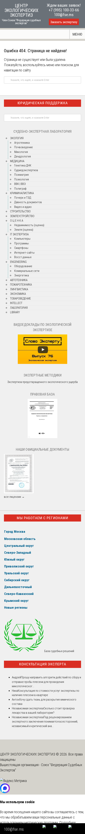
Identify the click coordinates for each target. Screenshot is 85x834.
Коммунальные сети (26, 271)
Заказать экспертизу (63, 22)
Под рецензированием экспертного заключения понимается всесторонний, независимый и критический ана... (45, 721)
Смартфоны (21, 248)
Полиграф (20, 188)
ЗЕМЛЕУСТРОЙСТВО (22, 216)
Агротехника (22, 142)
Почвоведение (23, 147)
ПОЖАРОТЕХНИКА (21, 284)
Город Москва (14, 531)
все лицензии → (14, 497)
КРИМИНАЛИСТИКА (22, 193)
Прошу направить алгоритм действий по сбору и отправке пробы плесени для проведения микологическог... (46, 682)
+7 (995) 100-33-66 (64, 10)
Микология (21, 152)
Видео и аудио (23, 207)
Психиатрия (21, 174)
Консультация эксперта (42, 664)
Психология (21, 179)
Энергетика (21, 275)
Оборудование (23, 266)
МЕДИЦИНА (17, 161)
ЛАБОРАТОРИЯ (19, 308)
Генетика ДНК (22, 165)
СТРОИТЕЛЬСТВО (20, 211)
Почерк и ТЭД (22, 197)
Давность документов (28, 202)
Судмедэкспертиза (26, 170)
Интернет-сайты (24, 252)
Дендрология (22, 156)
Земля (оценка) (23, 229)
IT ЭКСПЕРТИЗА (19, 234)
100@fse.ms (64, 14)
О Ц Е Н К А (16, 220)
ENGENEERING (18, 262)
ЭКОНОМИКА (18, 294)
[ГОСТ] (42, 437)
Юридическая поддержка (42, 103)
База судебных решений (59, 651)
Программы (21, 243)
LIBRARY (15, 312)
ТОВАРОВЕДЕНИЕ (20, 298)
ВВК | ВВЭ (20, 184)
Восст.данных (22, 257)
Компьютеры (22, 238)
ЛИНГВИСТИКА (19, 289)
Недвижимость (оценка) (29, 225)
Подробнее (67, 822)
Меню (77, 34)
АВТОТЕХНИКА (18, 280)
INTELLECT (16, 303)
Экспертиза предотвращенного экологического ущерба (42, 382)
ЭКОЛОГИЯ (17, 138)
